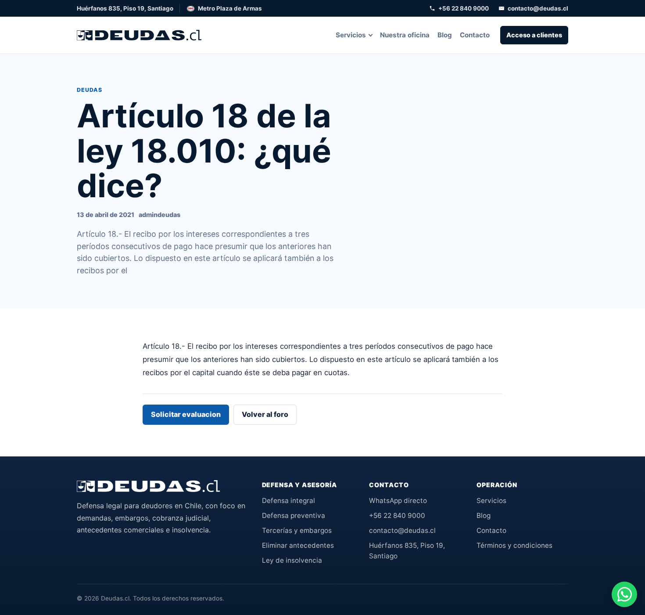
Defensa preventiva (293, 515)
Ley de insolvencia (292, 560)
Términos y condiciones (514, 545)
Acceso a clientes (534, 35)
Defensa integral (288, 500)
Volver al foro (265, 414)
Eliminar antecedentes (298, 545)
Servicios (351, 35)
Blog (444, 35)
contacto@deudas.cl (538, 8)
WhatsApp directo (398, 500)
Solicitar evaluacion (186, 414)
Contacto (475, 35)
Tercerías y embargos (297, 530)
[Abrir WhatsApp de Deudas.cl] (624, 594)
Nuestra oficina (405, 35)
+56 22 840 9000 (463, 8)
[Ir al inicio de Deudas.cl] (148, 486)
